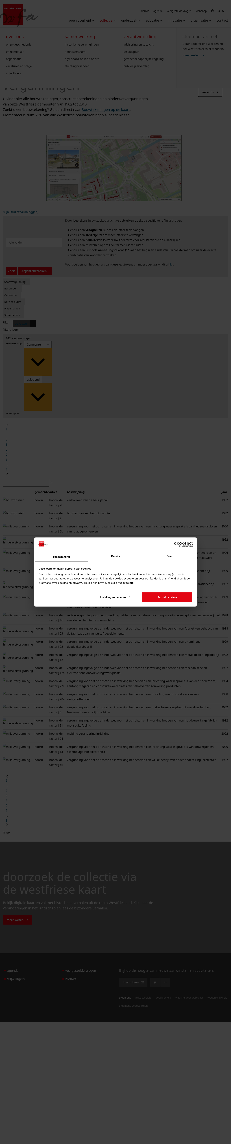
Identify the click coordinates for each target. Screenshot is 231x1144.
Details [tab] (115, 556)
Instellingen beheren (113, 597)
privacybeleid (125, 582)
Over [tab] (170, 556)
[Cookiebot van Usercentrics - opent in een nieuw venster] (177, 544)
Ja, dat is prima (167, 597)
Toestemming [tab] (61, 556)
